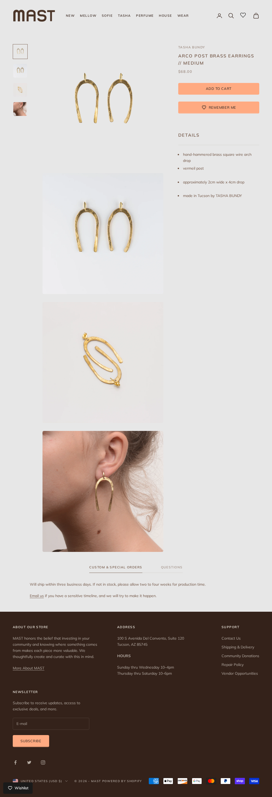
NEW (70, 16)
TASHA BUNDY (191, 47)
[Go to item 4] (20, 109)
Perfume (145, 16)
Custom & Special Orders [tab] (115, 567)
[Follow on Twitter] (29, 762)
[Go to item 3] (20, 89)
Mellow (88, 16)
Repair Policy (233, 664)
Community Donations (240, 655)
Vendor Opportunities (240, 673)
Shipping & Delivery (238, 647)
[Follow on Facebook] (15, 762)
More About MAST (28, 668)
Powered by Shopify (122, 781)
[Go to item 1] (20, 51)
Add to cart (219, 88)
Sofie (107, 16)
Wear (183, 16)
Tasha (124, 16)
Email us (37, 595)
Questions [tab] (172, 567)
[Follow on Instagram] (43, 762)
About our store (30, 627)
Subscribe (30, 741)
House (165, 16)
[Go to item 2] (20, 70)
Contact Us (231, 638)
